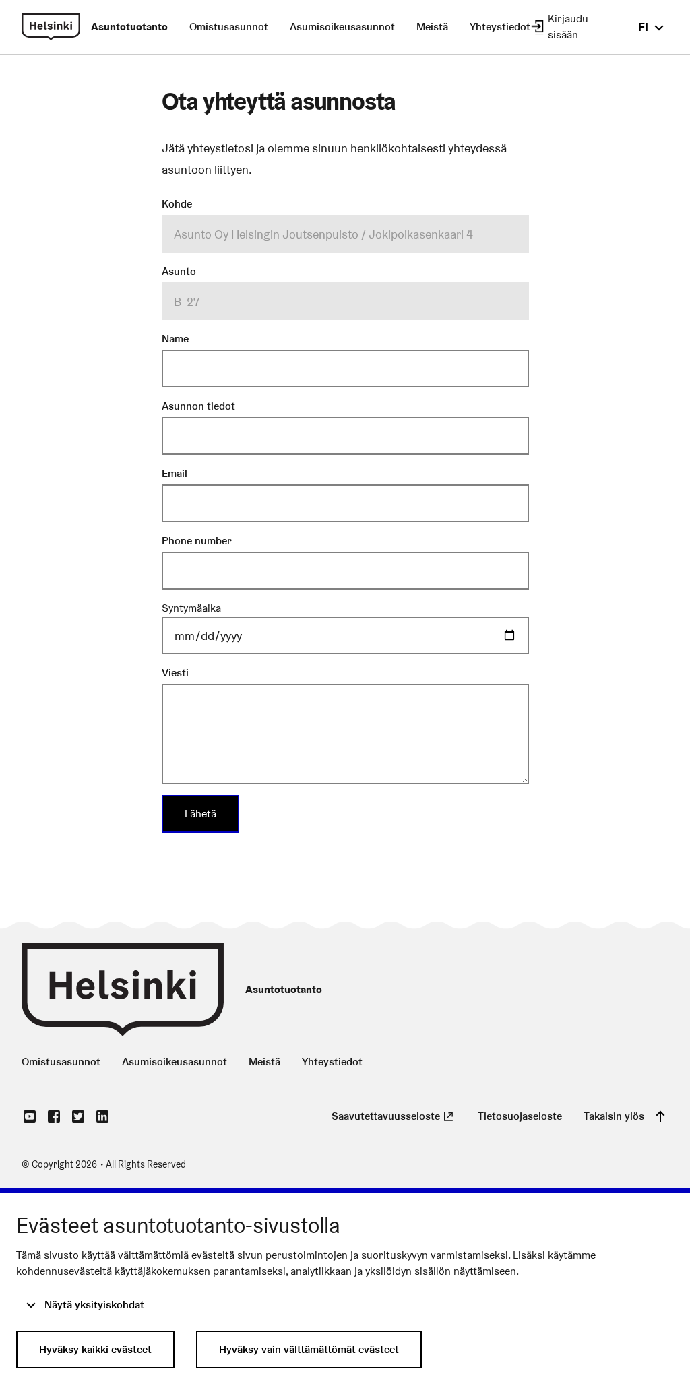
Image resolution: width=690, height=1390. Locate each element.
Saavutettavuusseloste (394, 1116)
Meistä (432, 27)
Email (174, 473)
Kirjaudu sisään (568, 26)
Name (175, 338)
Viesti (175, 673)
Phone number (197, 541)
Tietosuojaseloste (520, 1116)
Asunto (179, 271)
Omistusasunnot (228, 27)
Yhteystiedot (500, 27)
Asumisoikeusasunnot (342, 27)
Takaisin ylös (614, 1116)
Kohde (177, 204)
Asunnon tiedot (198, 406)
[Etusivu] (51, 26)
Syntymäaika (191, 608)
